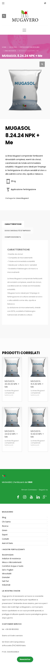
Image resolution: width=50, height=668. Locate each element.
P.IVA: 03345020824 (10, 652)
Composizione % (13, 237)
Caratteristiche (13, 224)
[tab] (13, 224)
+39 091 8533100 (12, 629)
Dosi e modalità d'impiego (18, 230)
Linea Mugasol (22, 198)
